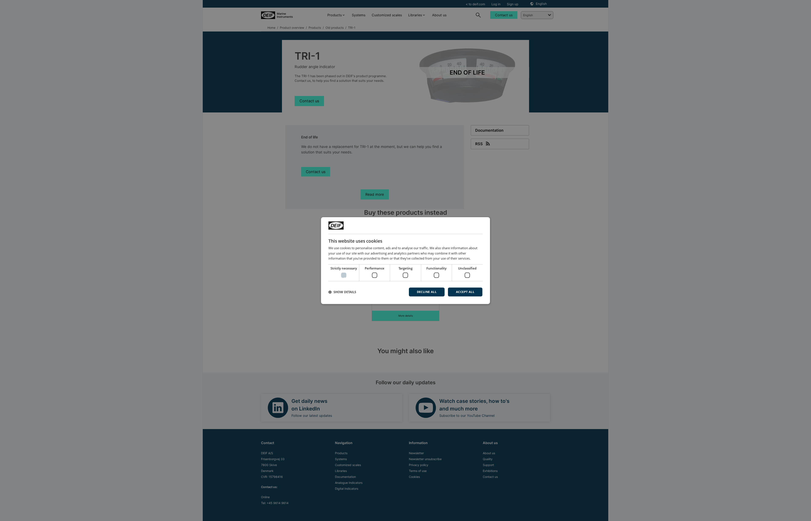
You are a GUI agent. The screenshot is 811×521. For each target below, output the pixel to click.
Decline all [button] (427, 292)
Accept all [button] (465, 292)
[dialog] (405, 260)
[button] (342, 292)
